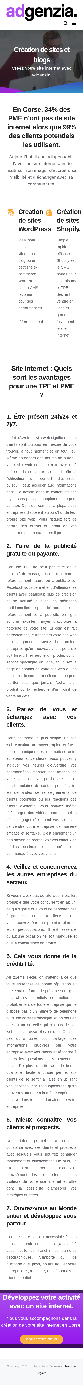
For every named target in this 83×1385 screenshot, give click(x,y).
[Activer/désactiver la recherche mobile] (66, 23)
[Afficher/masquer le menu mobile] (74, 23)
